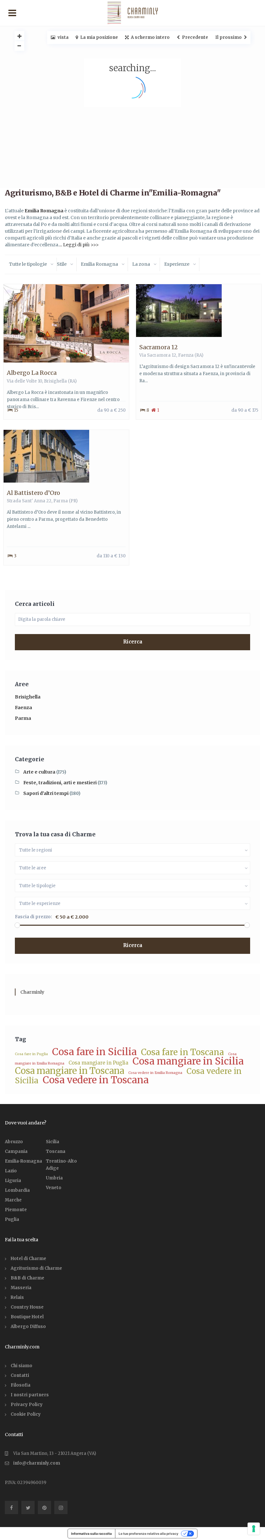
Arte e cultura (39, 772)
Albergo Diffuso (28, 1326)
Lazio (11, 1171)
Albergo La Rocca (32, 372)
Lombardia (17, 1190)
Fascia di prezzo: (33, 917)
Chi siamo (21, 1365)
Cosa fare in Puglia (31, 1054)
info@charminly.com (36, 1463)
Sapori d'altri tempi (46, 793)
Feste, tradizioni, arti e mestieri (60, 783)
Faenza (186, 355)
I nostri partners (30, 1395)
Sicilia (52, 1141)
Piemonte (16, 1209)
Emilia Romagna (44, 211)
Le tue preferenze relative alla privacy (148, 1533)
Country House (27, 1307)
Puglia (12, 1219)
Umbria (54, 1178)
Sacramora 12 (158, 347)
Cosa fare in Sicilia (94, 1052)
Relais (17, 1297)
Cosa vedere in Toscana (96, 1080)
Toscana (55, 1151)
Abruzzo (14, 1141)
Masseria (21, 1287)
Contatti (20, 1375)
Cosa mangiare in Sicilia (188, 1061)
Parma (60, 501)
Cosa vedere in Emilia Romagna (155, 1073)
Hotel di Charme (28, 1258)
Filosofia (20, 1385)
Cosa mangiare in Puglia (98, 1063)
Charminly (32, 992)
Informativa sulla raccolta (91, 1533)
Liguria (13, 1180)
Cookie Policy (26, 1414)
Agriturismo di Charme (36, 1268)
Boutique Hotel (27, 1317)
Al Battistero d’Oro (33, 493)
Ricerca (132, 642)
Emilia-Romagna (23, 1161)
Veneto (53, 1187)
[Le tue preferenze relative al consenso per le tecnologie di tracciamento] (254, 1529)
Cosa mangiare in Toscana (69, 1070)
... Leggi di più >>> (79, 245)
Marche (13, 1200)
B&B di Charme (27, 1278)
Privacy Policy (27, 1404)
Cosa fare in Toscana (182, 1052)
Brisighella (55, 381)
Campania (16, 1151)
